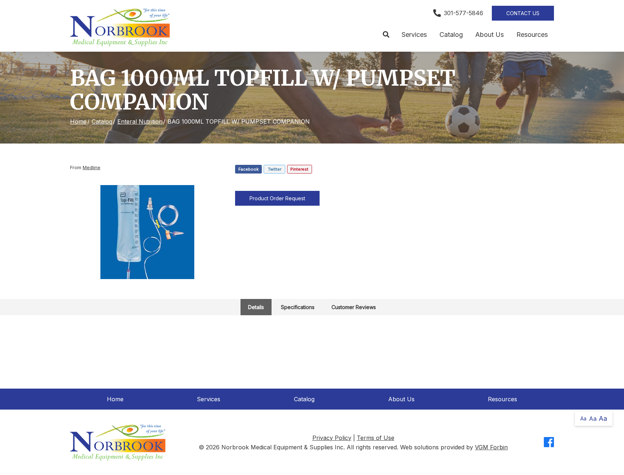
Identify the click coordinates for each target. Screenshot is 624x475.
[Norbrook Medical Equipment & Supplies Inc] (120, 27)
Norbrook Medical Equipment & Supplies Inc (282, 447)
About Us (489, 34)
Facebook (248, 169)
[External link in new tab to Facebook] (549, 442)
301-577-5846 (463, 13)
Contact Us (523, 13)
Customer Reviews (354, 307)
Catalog (451, 34)
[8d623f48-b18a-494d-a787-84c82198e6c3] (147, 232)
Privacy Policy (331, 437)
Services (414, 34)
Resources (532, 34)
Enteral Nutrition (139, 121)
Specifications (298, 307)
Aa (583, 418)
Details (256, 307)
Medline (91, 167)
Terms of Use (375, 437)
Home (78, 121)
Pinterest (299, 169)
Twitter (274, 169)
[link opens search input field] (385, 34)
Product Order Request (277, 198)
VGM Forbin (491, 447)
